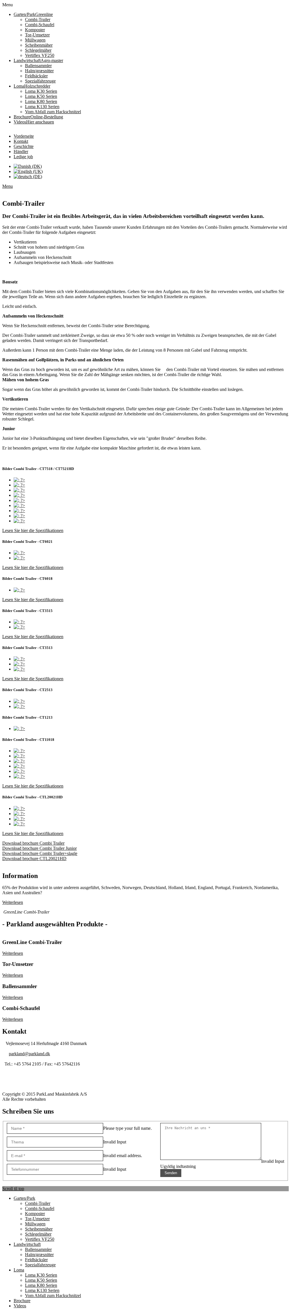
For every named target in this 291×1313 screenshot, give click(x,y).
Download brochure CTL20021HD (34, 858)
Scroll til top (13, 1188)
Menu (7, 186)
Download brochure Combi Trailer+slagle (39, 853)
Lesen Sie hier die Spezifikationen (32, 530)
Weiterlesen (12, 902)
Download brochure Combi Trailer (33, 843)
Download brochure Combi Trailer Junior (39, 848)
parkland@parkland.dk (29, 1053)
